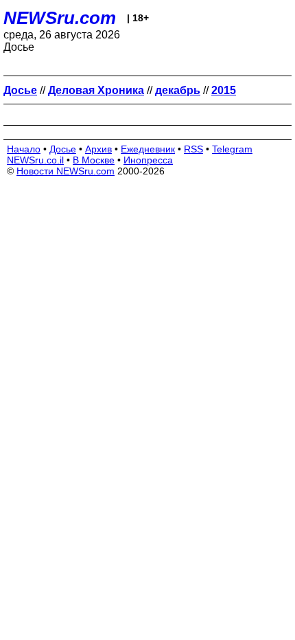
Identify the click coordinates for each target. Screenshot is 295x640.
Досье (62, 149)
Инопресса (148, 160)
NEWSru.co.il (35, 160)
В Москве (94, 160)
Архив (98, 149)
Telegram (232, 149)
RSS (193, 149)
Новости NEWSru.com (65, 170)
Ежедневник (148, 149)
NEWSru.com (59, 18)
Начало (23, 149)
